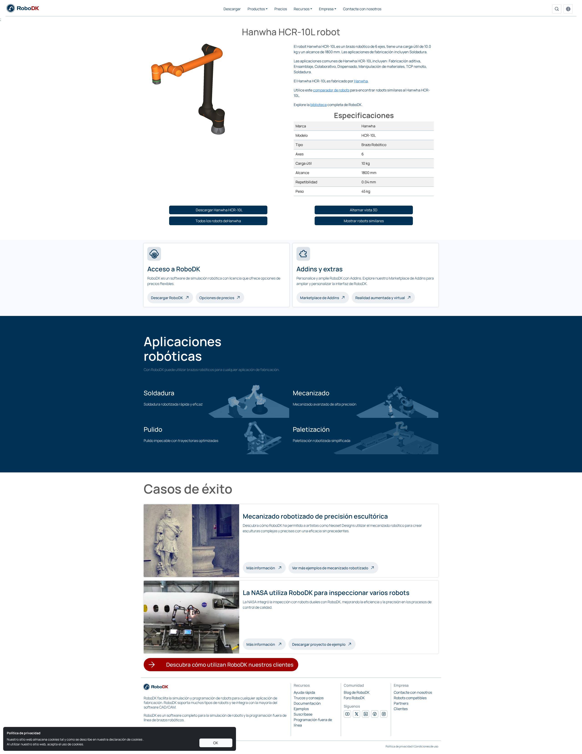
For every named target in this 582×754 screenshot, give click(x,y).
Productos (256, 8)
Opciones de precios (216, 297)
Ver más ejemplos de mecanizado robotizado (330, 567)
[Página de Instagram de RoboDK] (383, 714)
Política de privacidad (399, 746)
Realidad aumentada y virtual (380, 297)
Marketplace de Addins (319, 297)
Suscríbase (303, 714)
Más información (266, 567)
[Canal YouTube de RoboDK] (347, 714)
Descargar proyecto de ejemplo (319, 644)
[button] (568, 8)
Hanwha (361, 80)
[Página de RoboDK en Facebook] (374, 714)
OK (215, 742)
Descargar (232, 8)
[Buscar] (556, 8)
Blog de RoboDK (357, 692)
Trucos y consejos (309, 697)
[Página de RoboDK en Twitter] (356, 714)
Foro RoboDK (354, 697)
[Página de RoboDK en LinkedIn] (365, 714)
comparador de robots (331, 90)
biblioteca (318, 104)
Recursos (301, 8)
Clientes (401, 708)
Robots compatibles (410, 697)
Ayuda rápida (304, 692)
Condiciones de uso (426, 746)
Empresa (326, 8)
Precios (280, 8)
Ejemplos (301, 708)
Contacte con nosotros (362, 8)
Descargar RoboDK (167, 297)
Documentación (307, 703)
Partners (401, 703)
